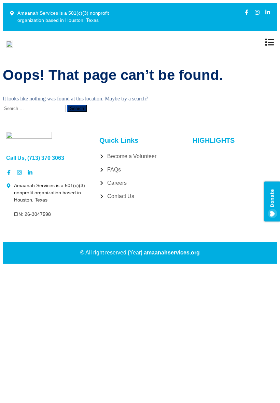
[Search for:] (35, 108)
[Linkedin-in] (267, 12)
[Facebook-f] (246, 12)
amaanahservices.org (172, 252)
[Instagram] (257, 12)
